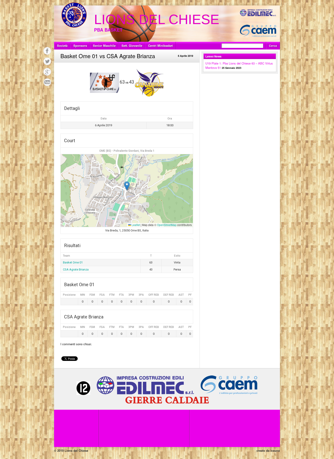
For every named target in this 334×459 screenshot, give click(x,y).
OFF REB (153, 294)
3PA (141, 294)
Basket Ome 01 (73, 262)
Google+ (47, 72)
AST (181, 294)
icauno (275, 450)
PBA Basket (108, 29)
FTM (112, 294)
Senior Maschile (104, 45)
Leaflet (135, 225)
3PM (131, 294)
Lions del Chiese (156, 19)
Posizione (69, 294)
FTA (121, 294)
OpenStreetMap (167, 225)
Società (62, 45)
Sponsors (80, 45)
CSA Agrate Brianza (76, 269)
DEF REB (168, 294)
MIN (82, 294)
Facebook (47, 51)
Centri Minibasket (160, 45)
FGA (102, 294)
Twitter (47, 61)
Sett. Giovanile (132, 45)
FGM (92, 294)
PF (190, 294)
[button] (127, 186)
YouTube (47, 82)
